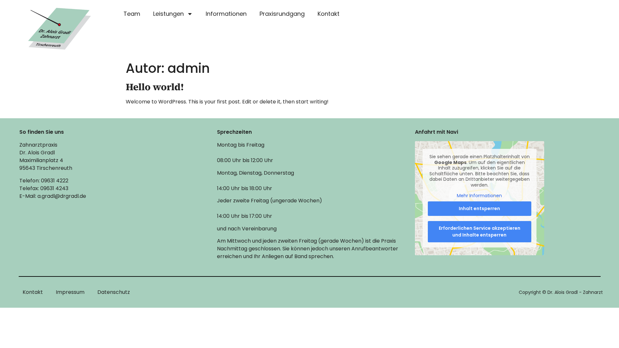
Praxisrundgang (282, 14)
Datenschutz (113, 292)
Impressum (70, 292)
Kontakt (328, 14)
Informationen (226, 14)
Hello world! (155, 86)
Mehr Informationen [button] (479, 196)
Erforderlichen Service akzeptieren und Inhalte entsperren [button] (479, 231)
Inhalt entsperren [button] (479, 208)
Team (131, 14)
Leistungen (168, 14)
